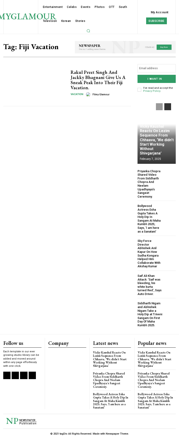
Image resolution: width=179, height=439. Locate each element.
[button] (88, 31)
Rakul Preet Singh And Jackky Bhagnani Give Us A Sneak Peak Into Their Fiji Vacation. (98, 80)
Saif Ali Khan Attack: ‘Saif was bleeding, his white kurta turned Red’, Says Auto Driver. (150, 285)
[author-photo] (89, 94)
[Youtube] (32, 375)
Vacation (77, 94)
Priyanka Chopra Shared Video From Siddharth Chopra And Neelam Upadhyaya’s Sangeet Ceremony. (109, 380)
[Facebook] (6, 375)
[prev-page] (159, 106)
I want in (155, 78)
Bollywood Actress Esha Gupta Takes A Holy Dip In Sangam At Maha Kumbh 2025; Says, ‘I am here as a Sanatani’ (149, 218)
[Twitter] (23, 375)
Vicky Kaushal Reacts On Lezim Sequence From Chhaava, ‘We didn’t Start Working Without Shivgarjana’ (157, 139)
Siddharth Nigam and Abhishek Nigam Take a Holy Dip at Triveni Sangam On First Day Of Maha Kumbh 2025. (150, 314)
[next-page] (167, 106)
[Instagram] (15, 375)
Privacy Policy (151, 91)
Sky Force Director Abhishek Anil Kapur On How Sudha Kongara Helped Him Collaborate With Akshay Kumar (149, 253)
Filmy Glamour (101, 94)
